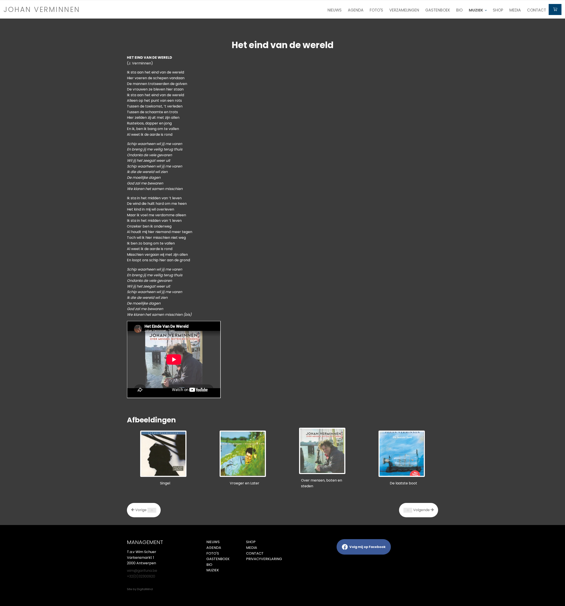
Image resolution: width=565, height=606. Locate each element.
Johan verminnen (42, 9)
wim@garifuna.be (142, 570)
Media (515, 10)
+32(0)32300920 (141, 576)
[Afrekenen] (555, 9)
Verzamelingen (404, 10)
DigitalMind (145, 589)
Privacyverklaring (262, 558)
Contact (536, 10)
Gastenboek (437, 10)
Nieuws (335, 10)
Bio (459, 10)
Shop (498, 10)
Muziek (212, 570)
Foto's (376, 10)
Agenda (355, 10)
